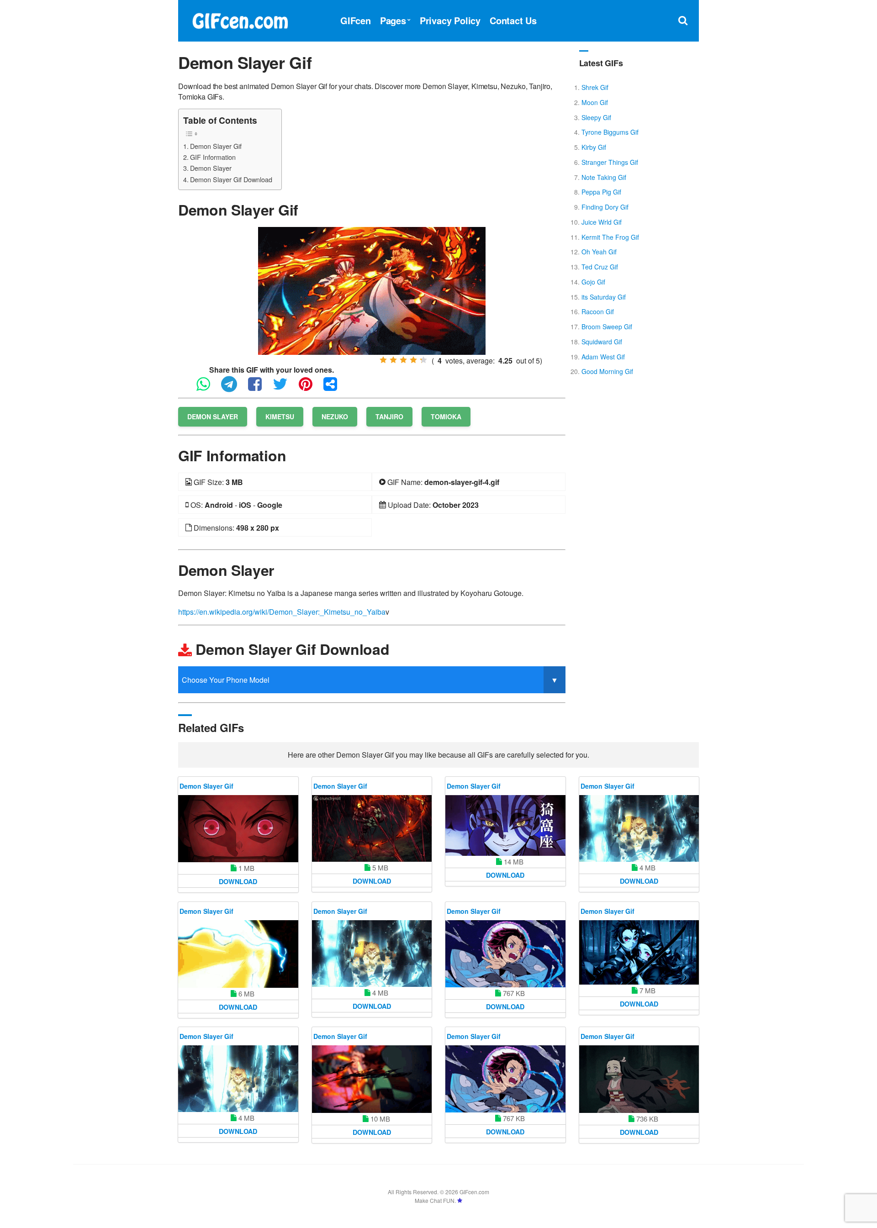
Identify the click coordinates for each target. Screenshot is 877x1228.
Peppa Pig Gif (601, 191)
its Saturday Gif (603, 296)
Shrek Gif (594, 87)
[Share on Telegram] (233, 388)
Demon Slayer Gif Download (231, 179)
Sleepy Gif (596, 117)
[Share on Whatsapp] (207, 388)
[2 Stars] (393, 359)
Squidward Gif (601, 341)
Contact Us (513, 20)
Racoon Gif (597, 311)
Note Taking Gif (603, 177)
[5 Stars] (423, 359)
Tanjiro (389, 416)
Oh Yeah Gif (599, 251)
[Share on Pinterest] (310, 388)
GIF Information (213, 157)
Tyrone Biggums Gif (610, 132)
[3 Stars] (403, 359)
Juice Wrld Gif (601, 222)
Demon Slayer (211, 168)
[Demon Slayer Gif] (372, 290)
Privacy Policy (450, 20)
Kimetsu (279, 416)
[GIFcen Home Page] (240, 19)
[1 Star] (383, 359)
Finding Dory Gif (605, 206)
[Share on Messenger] (334, 388)
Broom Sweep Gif (606, 326)
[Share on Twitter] (285, 388)
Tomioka (446, 416)
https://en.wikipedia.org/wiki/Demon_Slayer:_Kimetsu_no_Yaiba (282, 611)
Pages (393, 20)
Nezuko (335, 416)
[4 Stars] (413, 359)
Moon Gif (594, 102)
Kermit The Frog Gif (610, 237)
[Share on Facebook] (259, 388)
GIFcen (355, 20)
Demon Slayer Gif (216, 146)
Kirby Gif (593, 147)
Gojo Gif (593, 281)
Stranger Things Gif (609, 162)
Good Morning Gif (607, 371)
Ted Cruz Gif (599, 266)
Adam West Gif (603, 356)
